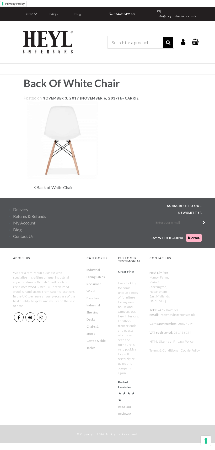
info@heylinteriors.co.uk (176, 16)
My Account (24, 222)
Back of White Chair (54, 187)
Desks (91, 319)
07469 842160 (124, 14)
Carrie (132, 98)
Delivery (20, 209)
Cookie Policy (190, 350)
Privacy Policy (15, 4)
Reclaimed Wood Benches (94, 291)
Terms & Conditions (163, 350)
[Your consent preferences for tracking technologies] (206, 441)
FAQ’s (54, 14)
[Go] (168, 42)
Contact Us (23, 236)
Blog (77, 14)
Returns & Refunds (29, 216)
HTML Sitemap (160, 341)
